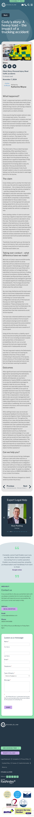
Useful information (24, 763)
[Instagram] (15, 777)
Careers (14, 763)
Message (7, 680)
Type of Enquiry (9, 673)
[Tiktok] (12, 777)
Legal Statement (5, 759)
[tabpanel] (17, 516)
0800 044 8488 (6, 621)
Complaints (15, 759)
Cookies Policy (6, 763)
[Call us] (25, 5)
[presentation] (7, 531)
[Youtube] (17, 777)
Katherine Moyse (18, 87)
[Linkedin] (10, 777)
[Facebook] (7, 777)
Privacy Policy (25, 759)
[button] (31, 4)
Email (6, 659)
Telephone (8, 666)
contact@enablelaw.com (9, 615)
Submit (8, 707)
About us (4, 767)
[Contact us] (23, 5)
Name (6, 641)
